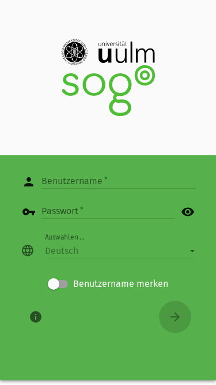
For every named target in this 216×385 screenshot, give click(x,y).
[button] (120, 250)
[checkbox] (108, 284)
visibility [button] (188, 212)
